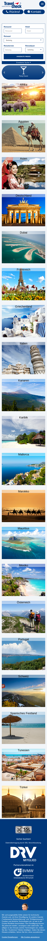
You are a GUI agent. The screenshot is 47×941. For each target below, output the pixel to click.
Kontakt (35, 11)
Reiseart (7, 36)
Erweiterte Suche (23, 62)
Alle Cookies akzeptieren (30, 937)
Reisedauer (30, 46)
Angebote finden (23, 56)
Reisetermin (9, 46)
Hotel (27, 27)
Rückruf (14, 11)
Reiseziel (7, 27)
